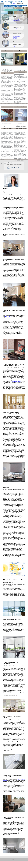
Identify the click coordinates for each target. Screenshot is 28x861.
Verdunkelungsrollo (8, 266)
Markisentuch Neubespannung (15, 38)
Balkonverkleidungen (16, 36)
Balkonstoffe (18, 5)
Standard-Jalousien (16, 46)
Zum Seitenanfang (14, 859)
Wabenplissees (15, 585)
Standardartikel (21, 107)
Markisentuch (24, 5)
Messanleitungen (12, 6)
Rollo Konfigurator (16, 28)
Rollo (10, 5)
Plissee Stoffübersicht (16, 20)
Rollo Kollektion (8, 316)
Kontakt (17, 3)
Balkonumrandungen (7, 107)
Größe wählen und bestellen (21, 128)
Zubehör (6, 6)
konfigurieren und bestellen (7, 73)
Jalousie (13, 5)
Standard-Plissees (16, 45)
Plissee (6, 5)
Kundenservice (19, 6)
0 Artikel (14, 3)
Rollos (21, 50)
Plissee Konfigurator (16, 19)
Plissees (7, 50)
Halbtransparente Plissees (16, 381)
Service (21, 858)
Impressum (21, 3)
